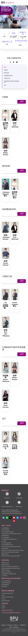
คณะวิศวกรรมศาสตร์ (6, 543)
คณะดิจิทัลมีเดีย (5, 528)
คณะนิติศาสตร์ (5, 548)
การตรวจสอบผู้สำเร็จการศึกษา (11, 613)
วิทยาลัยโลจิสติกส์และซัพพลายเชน (9, 539)
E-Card (3, 599)
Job (10, 627)
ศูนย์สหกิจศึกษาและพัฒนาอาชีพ (9, 574)
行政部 (6, 70)
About (4, 625)
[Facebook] (3, 517)
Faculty (9, 625)
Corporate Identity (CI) (7, 593)
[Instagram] (21, 517)
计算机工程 (7, 78)
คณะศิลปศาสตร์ (5, 535)
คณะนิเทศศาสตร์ (5, 530)
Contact (16, 627)
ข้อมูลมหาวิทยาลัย (7, 610)
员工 (5, 85)
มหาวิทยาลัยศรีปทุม (6, 583)
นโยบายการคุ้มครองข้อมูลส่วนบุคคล (10, 510)
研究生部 (6, 73)
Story (16, 625)
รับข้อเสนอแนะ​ (19, 506)
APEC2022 (4, 586)
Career (3, 608)
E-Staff (3, 606)
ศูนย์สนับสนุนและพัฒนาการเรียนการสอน (11, 568)
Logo (3, 595)
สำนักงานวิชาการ (5, 563)
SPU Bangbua (5, 585)
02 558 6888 (19, 498)
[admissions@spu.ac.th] (7, 502)
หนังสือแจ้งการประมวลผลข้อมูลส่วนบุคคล (11, 512)
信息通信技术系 (8, 75)
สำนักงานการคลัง (5, 570)
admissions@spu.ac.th (7, 506)
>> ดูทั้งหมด (4, 576)
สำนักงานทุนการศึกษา (7, 572)
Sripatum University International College (12, 550)
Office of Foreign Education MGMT (11, 556)
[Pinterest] (14, 520)
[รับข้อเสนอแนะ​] (19, 502)
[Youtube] (14, 517)
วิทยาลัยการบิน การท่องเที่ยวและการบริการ (11, 534)
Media (23, 625)
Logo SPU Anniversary (7, 597)
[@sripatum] (7, 494)
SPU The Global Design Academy (10, 552)
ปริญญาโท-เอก (5, 554)
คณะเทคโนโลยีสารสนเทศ (7, 545)
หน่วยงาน (5, 560)
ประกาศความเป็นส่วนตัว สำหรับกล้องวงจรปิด (12, 513)
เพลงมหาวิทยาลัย (5, 601)
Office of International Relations (10, 566)
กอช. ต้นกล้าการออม (6, 581)
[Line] (7, 517)
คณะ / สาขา (6, 525)
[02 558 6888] (19, 494)
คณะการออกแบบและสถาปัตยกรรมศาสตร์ (11, 547)
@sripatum (7, 498)
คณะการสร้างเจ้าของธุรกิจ (8, 532)
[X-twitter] (10, 517)
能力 (5, 67)
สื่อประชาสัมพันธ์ (8, 590)
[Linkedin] (17, 517)
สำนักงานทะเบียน (5, 564)
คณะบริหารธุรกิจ (5, 537)
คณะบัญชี (4, 541)
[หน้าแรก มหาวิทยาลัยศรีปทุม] (14, 619)
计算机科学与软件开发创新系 (11, 82)
